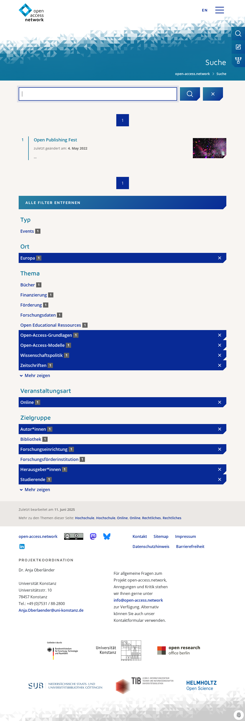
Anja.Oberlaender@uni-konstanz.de (51, 610)
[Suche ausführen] (190, 94)
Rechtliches (152, 518)
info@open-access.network (138, 600)
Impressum (185, 536)
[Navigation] (219, 10)
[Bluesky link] (106, 536)
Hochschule (85, 518)
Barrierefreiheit (190, 546)
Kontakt (140, 536)
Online (123, 518)
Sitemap (161, 536)
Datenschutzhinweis (151, 546)
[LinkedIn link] (22, 546)
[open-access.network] (31, 12)
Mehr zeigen (37, 375)
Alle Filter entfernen (53, 202)
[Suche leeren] (213, 94)
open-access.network (192, 73)
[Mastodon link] (93, 536)
